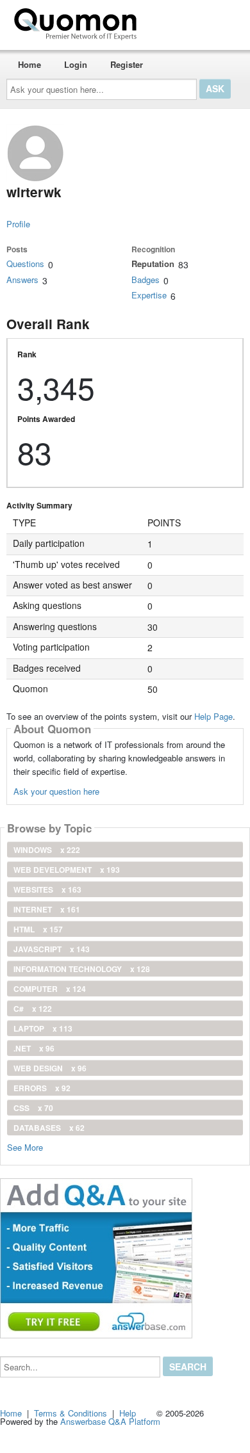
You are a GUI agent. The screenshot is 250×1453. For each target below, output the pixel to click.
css (33, 1108)
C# (32, 1008)
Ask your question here (56, 791)
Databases (49, 1127)
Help (127, 1413)
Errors (42, 1088)
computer (49, 988)
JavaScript (51, 949)
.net (33, 1048)
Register (126, 64)
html (38, 929)
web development (66, 869)
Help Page (213, 716)
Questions (25, 263)
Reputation (152, 263)
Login (75, 64)
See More (25, 1146)
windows (46, 850)
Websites (47, 889)
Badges (145, 279)
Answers (22, 279)
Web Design (50, 1068)
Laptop (42, 1028)
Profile (18, 224)
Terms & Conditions (70, 1413)
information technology (81, 969)
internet (46, 909)
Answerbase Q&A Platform (110, 1421)
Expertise (149, 295)
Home (29, 64)
